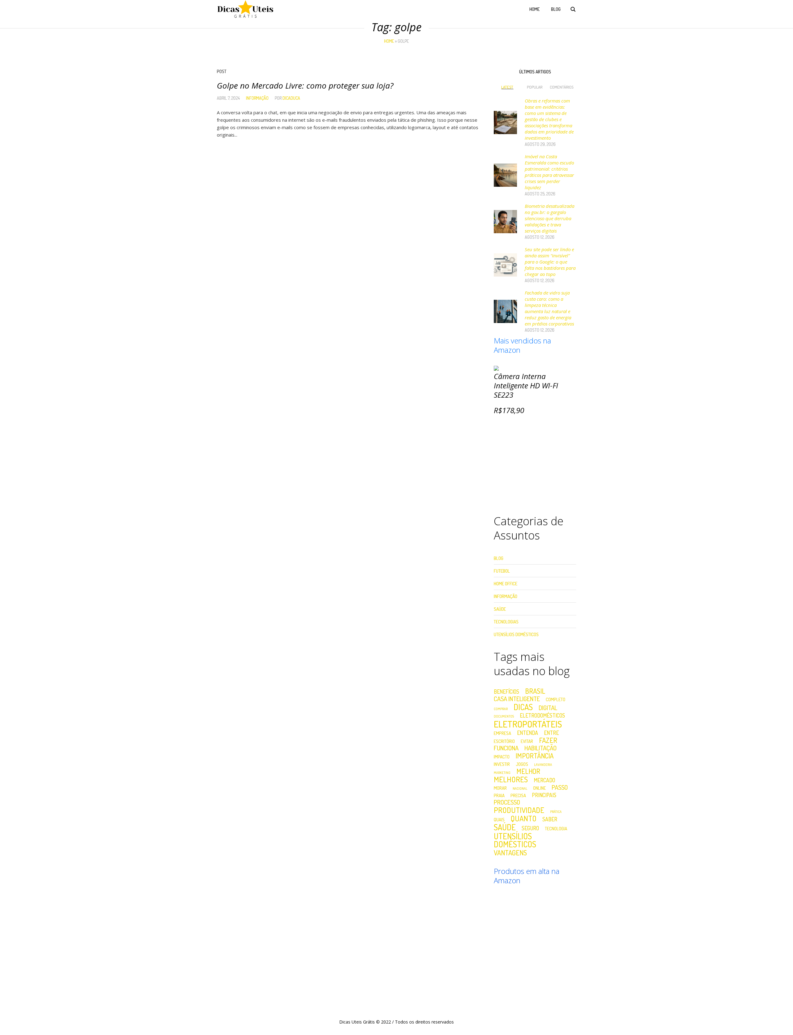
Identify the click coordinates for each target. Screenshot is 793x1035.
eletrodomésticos (542, 715)
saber (549, 819)
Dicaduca (291, 98)
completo (555, 699)
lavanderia (543, 764)
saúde (505, 827)
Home (389, 41)
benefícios (506, 692)
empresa (502, 733)
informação (257, 98)
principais (544, 795)
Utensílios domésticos (515, 840)
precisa (518, 795)
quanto (523, 818)
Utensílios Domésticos (516, 634)
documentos (504, 716)
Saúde (500, 609)
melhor (528, 771)
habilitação (540, 748)
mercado (544, 780)
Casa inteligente (517, 699)
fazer (548, 740)
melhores (511, 779)
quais (499, 819)
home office (505, 584)
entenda (527, 733)
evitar (527, 741)
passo (560, 787)
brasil (535, 691)
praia (499, 795)
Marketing (502, 773)
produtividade (519, 810)
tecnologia (556, 828)
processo (507, 802)
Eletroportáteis (528, 723)
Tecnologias (506, 622)
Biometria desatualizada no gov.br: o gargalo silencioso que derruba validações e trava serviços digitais (549, 218)
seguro (530, 828)
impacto (502, 756)
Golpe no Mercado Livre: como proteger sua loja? (305, 85)
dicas (523, 707)
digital (548, 708)
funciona (506, 748)
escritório (504, 741)
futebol (502, 571)
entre (551, 733)
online (539, 788)
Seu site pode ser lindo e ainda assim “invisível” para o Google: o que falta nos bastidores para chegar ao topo (550, 261)
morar (500, 788)
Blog (498, 558)
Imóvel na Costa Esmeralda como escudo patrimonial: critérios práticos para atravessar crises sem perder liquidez (549, 171)
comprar (501, 709)
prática (556, 812)
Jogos (522, 764)
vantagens (510, 852)
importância (534, 755)
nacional (520, 788)
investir (502, 764)
